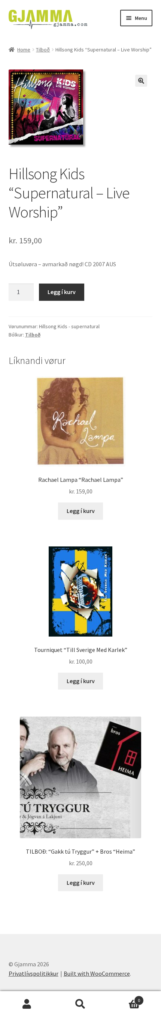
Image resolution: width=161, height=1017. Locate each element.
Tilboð (43, 49)
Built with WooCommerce (97, 973)
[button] (141, 81)
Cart (123, 997)
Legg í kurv (62, 292)
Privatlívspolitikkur (33, 973)
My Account (27, 1004)
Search (80, 1004)
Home (23, 49)
